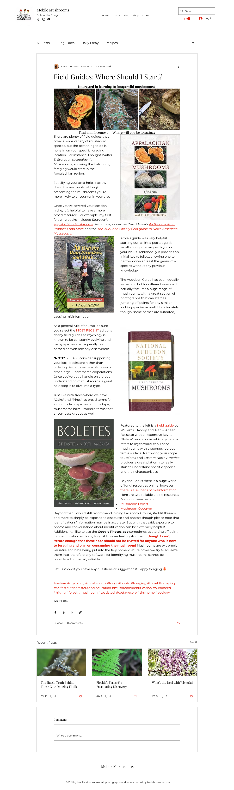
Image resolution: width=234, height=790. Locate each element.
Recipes (112, 43)
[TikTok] (38, 19)
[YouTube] (49, 19)
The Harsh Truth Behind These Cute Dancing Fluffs (59, 684)
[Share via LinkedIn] (72, 612)
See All (193, 642)
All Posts (43, 43)
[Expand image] (74, 109)
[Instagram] (43, 19)
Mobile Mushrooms (53, 9)
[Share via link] (80, 612)
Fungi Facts (66, 43)
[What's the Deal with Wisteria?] (172, 662)
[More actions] (178, 66)
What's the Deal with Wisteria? (172, 682)
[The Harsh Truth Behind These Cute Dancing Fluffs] (61, 662)
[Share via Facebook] (55, 612)
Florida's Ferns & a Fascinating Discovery (111, 684)
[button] (187, 18)
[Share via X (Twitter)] (63, 612)
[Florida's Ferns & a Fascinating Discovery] (117, 662)
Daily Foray (90, 43)
